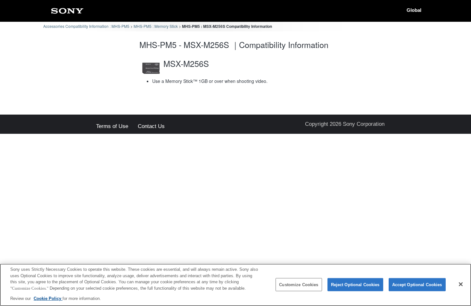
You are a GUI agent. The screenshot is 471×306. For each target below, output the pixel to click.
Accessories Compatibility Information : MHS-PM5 (86, 26)
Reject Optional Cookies (355, 284)
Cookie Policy (48, 298)
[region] (235, 285)
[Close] (461, 284)
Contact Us (151, 126)
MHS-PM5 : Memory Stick (156, 26)
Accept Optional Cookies (417, 284)
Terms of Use (112, 126)
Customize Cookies (298, 284)
